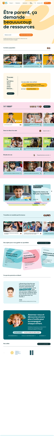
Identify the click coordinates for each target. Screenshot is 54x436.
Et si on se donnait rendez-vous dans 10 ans (31, 149)
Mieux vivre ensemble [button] (34, 55)
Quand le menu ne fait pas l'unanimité (31, 66)
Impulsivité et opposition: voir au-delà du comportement (32, 125)
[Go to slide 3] (51, 193)
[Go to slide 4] (51, 194)
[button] (48, 48)
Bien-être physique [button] (14, 55)
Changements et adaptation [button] (27, 139)
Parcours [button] (6, 138)
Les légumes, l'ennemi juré (9, 66)
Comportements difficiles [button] (8, 55)
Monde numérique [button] (36, 162)
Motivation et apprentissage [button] (31, 138)
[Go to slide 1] (51, 191)
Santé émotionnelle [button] (10, 162)
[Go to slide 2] (51, 192)
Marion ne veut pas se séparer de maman (12, 173)
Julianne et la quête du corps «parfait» (31, 173)
